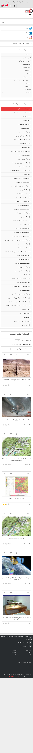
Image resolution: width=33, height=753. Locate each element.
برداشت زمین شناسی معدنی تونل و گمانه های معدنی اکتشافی (16, 419)
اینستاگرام (26, 37)
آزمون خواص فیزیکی (26, 64)
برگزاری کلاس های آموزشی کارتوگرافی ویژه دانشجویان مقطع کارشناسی (16, 618)
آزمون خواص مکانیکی (26, 67)
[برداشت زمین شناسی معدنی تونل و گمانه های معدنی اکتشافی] (28, 394)
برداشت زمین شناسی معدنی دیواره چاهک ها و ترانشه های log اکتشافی (16, 380)
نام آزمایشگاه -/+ (17, 344)
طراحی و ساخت (27, 86)
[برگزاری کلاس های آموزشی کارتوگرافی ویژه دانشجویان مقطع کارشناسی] (28, 593)
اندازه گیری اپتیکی (27, 77)
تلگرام (26, 28)
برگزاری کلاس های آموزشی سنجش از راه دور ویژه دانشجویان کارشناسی (16, 578)
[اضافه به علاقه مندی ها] (11, 355)
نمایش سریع (5, 355)
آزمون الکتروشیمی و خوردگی (25, 61)
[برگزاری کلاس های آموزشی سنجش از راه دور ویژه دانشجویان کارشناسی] (28, 553)
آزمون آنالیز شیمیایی (27, 58)
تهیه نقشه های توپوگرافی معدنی (16, 538)
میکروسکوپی (28, 93)
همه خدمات (28, 96)
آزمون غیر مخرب (27, 70)
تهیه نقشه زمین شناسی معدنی (16, 499)
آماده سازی (28, 74)
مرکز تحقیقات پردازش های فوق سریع (12, 676)
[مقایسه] (16, 355)
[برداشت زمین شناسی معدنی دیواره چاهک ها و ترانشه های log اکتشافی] (28, 355)
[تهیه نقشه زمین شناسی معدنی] (28, 474)
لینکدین (26, 33)
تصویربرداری (28, 83)
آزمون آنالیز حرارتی (27, 55)
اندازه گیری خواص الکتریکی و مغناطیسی (22, 80)
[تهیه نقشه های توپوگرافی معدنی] (28, 513)
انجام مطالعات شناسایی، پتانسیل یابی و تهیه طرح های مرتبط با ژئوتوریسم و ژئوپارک (16, 459)
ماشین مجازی (28, 89)
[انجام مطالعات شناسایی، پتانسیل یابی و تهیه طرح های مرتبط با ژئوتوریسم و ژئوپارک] (28, 434)
